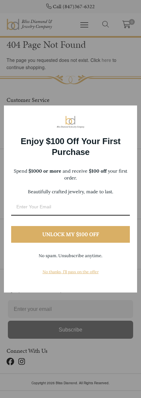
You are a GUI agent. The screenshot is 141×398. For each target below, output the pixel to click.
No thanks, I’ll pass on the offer (71, 271)
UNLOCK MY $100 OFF (70, 234)
